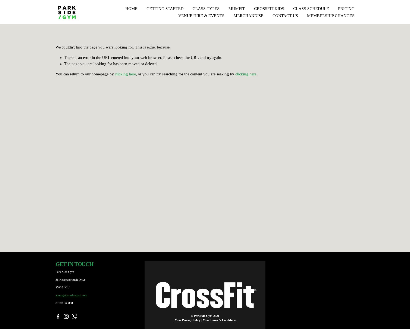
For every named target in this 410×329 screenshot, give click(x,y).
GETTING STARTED (165, 8)
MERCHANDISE (249, 15)
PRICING (346, 8)
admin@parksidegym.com (71, 295)
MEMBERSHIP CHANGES (330, 15)
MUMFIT (236, 8)
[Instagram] (66, 316)
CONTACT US (285, 15)
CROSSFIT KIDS (269, 8)
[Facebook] (58, 316)
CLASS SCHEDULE (311, 8)
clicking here (125, 74)
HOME (131, 8)
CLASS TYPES (206, 8)
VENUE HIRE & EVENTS (201, 15)
